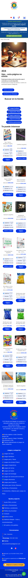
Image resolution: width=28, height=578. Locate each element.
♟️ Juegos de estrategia (14, 118)
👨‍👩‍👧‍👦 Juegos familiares (14, 108)
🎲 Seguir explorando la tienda (14, 35)
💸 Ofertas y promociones (14, 122)
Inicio (2, 39)
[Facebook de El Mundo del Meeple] (11, 548)
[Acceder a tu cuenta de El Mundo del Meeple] (14, 18)
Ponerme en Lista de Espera (8, 194)
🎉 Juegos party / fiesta (14, 111)
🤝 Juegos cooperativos (14, 115)
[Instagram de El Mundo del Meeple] (15, 548)
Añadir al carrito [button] (8, 160)
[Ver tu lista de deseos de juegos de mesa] (11, 18)
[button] (24, 17)
